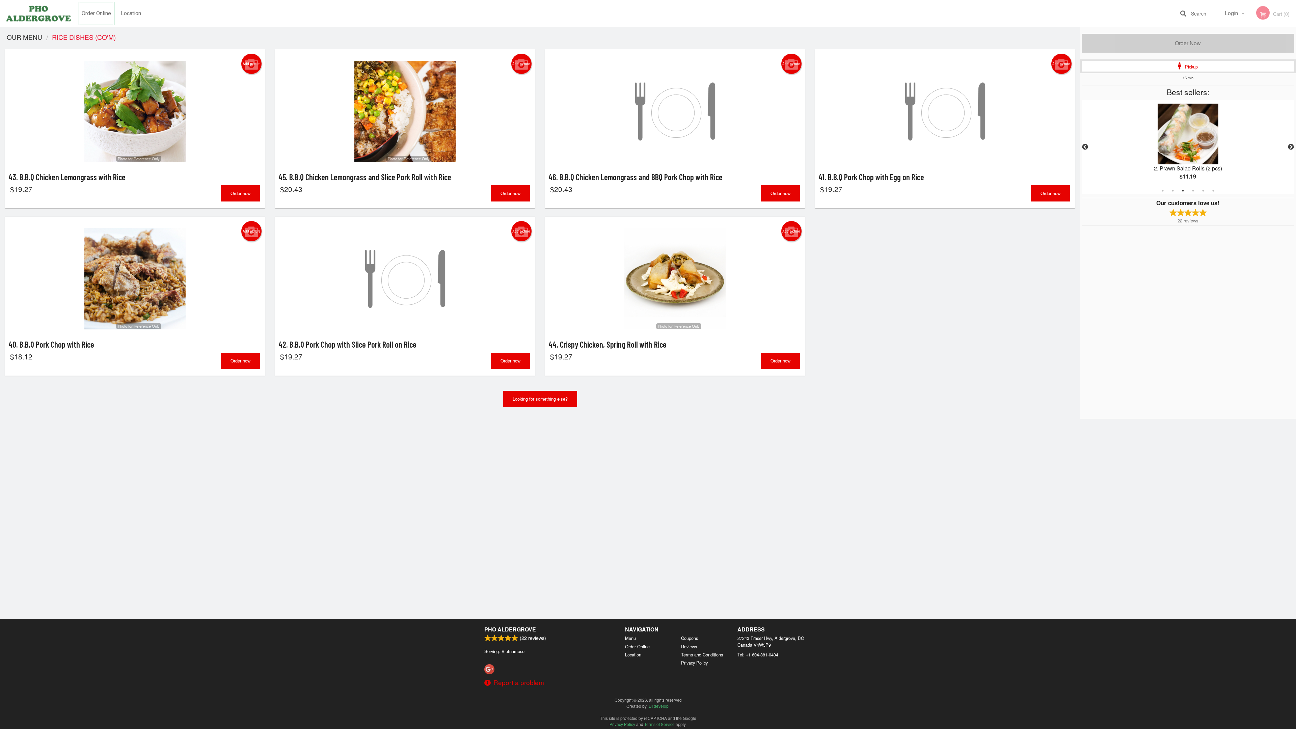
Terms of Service (659, 724)
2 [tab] (1172, 190)
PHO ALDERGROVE (510, 629)
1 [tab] (1162, 190)
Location (131, 13)
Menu (630, 638)
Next (1291, 147)
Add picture (252, 63)
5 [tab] (1203, 190)
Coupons (689, 638)
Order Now (1188, 43)
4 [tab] (1193, 190)
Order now (240, 193)
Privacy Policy (694, 662)
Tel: (757, 654)
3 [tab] (1183, 190)
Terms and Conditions (702, 654)
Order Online (96, 13)
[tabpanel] (1188, 147)
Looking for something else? (540, 399)
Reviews (689, 646)
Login (1231, 13)
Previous (1085, 147)
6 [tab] (1213, 190)
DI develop (659, 706)
